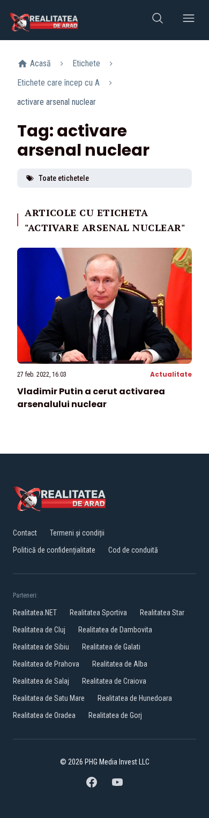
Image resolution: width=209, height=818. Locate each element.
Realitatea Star (162, 612)
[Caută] (157, 20)
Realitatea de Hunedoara (135, 698)
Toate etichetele (64, 178)
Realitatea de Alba (119, 664)
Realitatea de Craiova (114, 681)
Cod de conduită (133, 550)
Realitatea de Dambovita (115, 629)
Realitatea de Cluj (39, 629)
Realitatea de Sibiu (41, 647)
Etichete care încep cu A (58, 83)
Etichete (86, 63)
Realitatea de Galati (111, 647)
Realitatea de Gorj (115, 715)
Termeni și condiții (77, 533)
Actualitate (171, 374)
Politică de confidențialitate (54, 550)
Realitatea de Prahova (46, 664)
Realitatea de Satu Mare (49, 698)
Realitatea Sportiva (98, 612)
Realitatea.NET (35, 612)
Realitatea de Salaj (41, 681)
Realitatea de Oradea (44, 715)
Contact (25, 533)
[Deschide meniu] (188, 20)
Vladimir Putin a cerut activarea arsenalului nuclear (91, 397)
